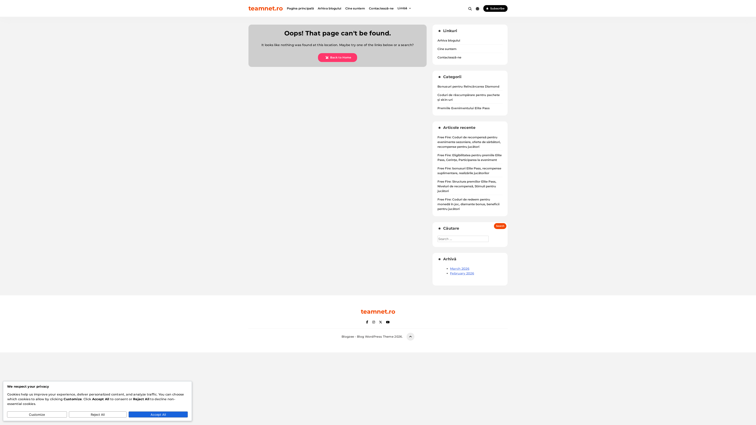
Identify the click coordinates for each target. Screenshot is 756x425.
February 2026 (462, 273)
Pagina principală (300, 8)
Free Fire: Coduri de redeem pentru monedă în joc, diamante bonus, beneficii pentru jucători (468, 204)
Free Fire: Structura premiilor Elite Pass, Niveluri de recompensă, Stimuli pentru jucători (466, 186)
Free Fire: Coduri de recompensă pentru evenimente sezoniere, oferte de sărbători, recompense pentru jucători (469, 142)
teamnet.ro (265, 8)
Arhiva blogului (329, 8)
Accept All (158, 415)
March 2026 (459, 269)
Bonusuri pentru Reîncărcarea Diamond (468, 86)
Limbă (402, 8)
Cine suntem (355, 8)
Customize (37, 415)
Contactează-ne (381, 8)
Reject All (98, 415)
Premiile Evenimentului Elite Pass (463, 108)
